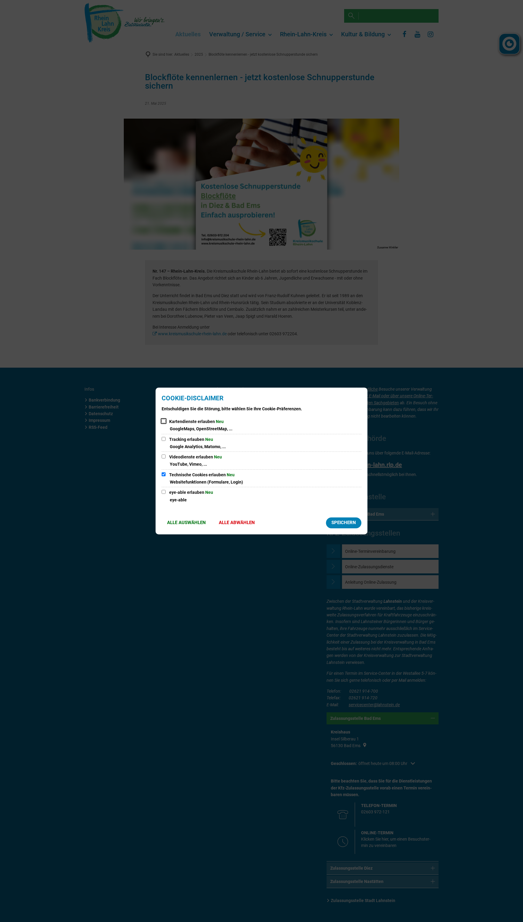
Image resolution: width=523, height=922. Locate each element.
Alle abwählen (237, 522)
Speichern (343, 522)
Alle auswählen (186, 522)
